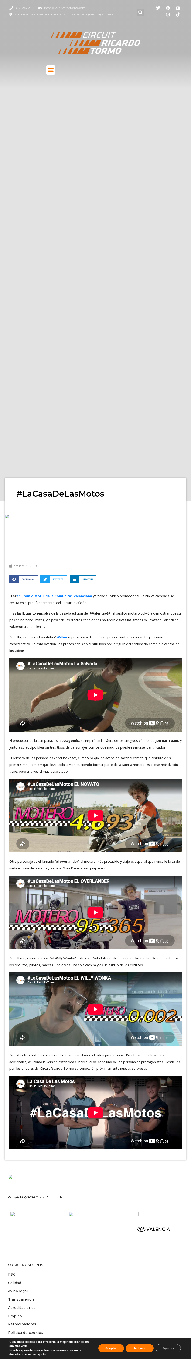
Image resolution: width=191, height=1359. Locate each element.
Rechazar (140, 1348)
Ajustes (168, 1348)
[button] (140, 12)
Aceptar (111, 1348)
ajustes (42, 1354)
